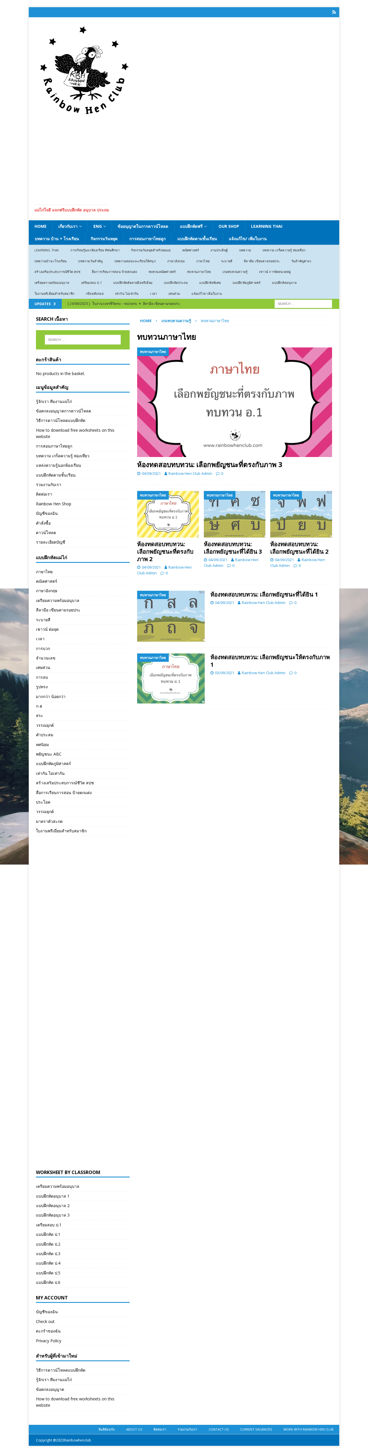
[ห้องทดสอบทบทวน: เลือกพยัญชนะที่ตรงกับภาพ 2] (168, 514)
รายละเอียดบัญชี (50, 542)
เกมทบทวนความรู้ (235, 271)
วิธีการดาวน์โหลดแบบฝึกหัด (60, 420)
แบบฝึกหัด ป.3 (48, 1253)
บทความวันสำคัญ (90, 261)
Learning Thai (266, 226)
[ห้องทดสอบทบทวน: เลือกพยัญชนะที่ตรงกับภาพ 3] (234, 402)
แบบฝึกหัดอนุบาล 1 (53, 1196)
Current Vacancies (256, 1429)
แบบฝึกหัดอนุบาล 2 (53, 1205)
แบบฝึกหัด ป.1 (48, 1234)
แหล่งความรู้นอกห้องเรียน (58, 465)
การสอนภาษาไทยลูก (147, 238)
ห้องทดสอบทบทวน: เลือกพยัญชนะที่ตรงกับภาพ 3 (209, 464)
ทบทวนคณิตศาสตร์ (162, 271)
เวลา (153, 293)
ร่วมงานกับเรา (48, 484)
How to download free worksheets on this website (75, 433)
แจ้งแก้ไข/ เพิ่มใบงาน (248, 238)
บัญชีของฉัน (47, 513)
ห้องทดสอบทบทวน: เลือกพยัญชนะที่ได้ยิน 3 (233, 547)
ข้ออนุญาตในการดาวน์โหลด (143, 226)
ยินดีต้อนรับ (107, 1429)
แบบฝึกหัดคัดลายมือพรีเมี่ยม (132, 282)
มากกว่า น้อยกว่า (51, 696)
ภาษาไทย (203, 261)
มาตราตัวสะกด (49, 821)
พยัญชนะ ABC (49, 754)
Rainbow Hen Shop (53, 503)
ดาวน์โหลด (46, 532)
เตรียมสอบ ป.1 (91, 282)
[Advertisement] (184, 158)
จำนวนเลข (45, 658)
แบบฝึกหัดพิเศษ (210, 282)
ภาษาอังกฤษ (176, 261)
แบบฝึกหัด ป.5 (48, 1273)
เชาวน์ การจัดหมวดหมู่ (275, 271)
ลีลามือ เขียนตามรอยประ (262, 261)
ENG (97, 226)
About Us (134, 1429)
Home (40, 226)
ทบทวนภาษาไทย (199, 271)
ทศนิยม (42, 744)
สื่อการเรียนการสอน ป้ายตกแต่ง (114, 271)
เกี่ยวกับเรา (68, 226)
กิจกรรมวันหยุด (104, 238)
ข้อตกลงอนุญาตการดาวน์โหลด (63, 411)
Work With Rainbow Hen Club (308, 1429)
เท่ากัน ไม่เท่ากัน (127, 293)
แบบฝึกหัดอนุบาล (284, 282)
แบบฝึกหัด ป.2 (48, 1244)
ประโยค (43, 802)
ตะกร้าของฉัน (48, 1331)
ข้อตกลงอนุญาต (50, 1389)
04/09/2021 (151, 473)
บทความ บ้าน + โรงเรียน (57, 238)
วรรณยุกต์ (45, 725)
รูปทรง (42, 686)
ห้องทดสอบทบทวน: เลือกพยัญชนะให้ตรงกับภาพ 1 (270, 660)
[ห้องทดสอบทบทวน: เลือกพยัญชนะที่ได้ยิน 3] (235, 514)
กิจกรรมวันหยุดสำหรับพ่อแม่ (151, 250)
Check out (45, 1321)
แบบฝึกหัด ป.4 (48, 1263)
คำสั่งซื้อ (43, 523)
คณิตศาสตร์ (190, 250)
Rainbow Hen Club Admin (190, 473)
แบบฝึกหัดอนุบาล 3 (53, 1215)
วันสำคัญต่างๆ (301, 261)
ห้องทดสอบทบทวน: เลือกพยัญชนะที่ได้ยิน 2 (299, 547)
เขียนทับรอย (94, 293)
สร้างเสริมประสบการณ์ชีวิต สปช (57, 271)
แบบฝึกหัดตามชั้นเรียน (197, 238)
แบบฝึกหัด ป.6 (48, 1282)
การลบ (42, 677)
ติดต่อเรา (44, 494)
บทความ (245, 250)
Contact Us (219, 1429)
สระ (39, 715)
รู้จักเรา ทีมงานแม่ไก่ (54, 401)
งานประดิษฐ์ (219, 250)
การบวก (43, 648)
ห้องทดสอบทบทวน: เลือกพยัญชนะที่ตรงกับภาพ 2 (165, 551)
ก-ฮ (39, 706)
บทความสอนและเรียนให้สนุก (135, 261)
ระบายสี (226, 261)
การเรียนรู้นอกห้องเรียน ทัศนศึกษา (95, 250)
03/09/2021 (224, 672)
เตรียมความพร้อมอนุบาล (52, 282)
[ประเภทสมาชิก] (334, 12)
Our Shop (228, 226)
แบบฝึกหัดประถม (176, 282)
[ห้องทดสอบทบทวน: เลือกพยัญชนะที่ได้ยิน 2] (301, 514)
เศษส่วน (174, 293)
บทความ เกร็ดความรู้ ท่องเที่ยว (283, 250)
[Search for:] (303, 303)
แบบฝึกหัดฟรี (191, 226)
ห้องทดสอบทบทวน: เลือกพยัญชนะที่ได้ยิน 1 (264, 594)
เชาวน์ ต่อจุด (47, 629)
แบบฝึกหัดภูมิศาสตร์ (247, 282)
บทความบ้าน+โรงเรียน (50, 261)
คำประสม (44, 734)
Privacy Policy (48, 1340)
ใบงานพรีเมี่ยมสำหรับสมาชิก (54, 293)
